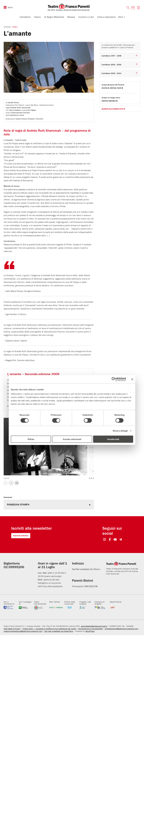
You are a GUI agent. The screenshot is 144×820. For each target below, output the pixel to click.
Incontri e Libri (86, 17)
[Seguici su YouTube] (115, 540)
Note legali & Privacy (12, 628)
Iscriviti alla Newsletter (112, 109)
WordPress (90, 631)
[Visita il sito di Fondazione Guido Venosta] (86, 607)
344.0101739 (91, 586)
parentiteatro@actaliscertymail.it (94, 626)
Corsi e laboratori (106, 17)
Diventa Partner (109, 101)
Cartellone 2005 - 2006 (111, 64)
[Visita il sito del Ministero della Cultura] (10, 607)
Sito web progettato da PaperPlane (58, 631)
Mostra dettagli (120, 430)
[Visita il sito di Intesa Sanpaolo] (56, 607)
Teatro (37, 17)
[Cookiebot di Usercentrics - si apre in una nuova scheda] (113, 379)
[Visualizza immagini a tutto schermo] (17, 483)
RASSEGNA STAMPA (18, 504)
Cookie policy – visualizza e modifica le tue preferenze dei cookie (49, 628)
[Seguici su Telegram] (120, 540)
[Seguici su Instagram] (104, 540)
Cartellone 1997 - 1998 (111, 55)
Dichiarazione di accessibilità (90, 628)
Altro (120, 17)
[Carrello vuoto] (138, 8)
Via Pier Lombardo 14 (82, 569)
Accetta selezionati (72, 439)
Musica (71, 17)
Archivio (7, 27)
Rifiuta (31, 439)
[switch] (56, 420)
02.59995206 (14, 567)
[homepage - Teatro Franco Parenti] (72, 7)
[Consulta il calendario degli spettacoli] (132, 8)
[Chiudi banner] (132, 379)
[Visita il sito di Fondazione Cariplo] (101, 607)
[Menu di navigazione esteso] (5, 7)
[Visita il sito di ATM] (117, 607)
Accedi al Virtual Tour (111, 88)
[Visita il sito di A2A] (71, 607)
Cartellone (25, 17)
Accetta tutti (113, 439)
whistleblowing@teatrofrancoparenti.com (121, 628)
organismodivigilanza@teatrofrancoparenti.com (23, 631)
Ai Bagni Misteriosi (54, 17)
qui (129, 45)
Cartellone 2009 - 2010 (111, 73)
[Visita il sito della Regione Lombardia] (26, 607)
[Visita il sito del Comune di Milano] (41, 607)
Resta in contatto (20, 536)
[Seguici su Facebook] (110, 540)
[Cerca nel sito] (128, 8)
